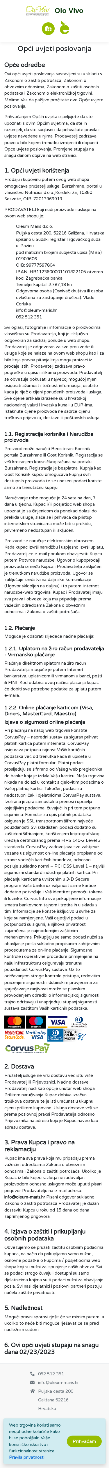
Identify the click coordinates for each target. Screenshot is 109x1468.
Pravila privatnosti (26, 1457)
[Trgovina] (48, 28)
